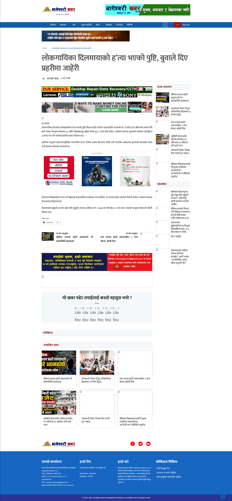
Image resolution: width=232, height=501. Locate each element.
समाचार (63, 25)
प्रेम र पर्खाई (176, 236)
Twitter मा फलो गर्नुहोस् (166, 473)
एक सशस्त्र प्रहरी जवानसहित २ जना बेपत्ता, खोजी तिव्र (135, 380)
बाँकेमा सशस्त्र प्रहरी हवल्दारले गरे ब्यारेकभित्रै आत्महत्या (58, 380)
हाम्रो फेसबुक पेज (163, 468)
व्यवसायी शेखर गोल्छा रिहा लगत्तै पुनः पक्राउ (96, 420)
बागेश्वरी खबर (53, 79)
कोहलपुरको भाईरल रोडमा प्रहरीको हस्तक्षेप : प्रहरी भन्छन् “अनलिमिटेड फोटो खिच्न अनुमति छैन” (180, 256)
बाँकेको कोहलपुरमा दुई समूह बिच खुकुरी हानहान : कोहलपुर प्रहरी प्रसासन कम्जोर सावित (180, 198)
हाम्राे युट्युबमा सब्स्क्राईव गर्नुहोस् (168, 477)
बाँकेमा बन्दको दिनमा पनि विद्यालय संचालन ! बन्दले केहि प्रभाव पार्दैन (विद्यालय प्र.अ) (180, 213)
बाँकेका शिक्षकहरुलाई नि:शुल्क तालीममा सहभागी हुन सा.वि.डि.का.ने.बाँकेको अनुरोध (133, 422)
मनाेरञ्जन (119, 25)
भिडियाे (130, 25)
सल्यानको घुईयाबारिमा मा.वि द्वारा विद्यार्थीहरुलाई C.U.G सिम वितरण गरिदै (180, 227)
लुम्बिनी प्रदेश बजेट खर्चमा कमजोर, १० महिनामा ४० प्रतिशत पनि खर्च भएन (58, 422)
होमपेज (53, 25)
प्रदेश (98, 25)
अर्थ (73, 25)
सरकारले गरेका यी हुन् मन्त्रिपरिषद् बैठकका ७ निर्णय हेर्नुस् (96, 380)
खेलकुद (109, 25)
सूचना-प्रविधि (86, 25)
